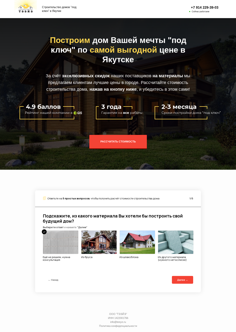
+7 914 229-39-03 (204, 7)
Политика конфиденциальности (118, 325)
